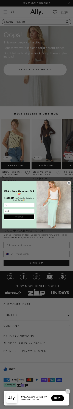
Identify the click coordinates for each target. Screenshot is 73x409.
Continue (19, 217)
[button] (67, 391)
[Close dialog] (69, 183)
